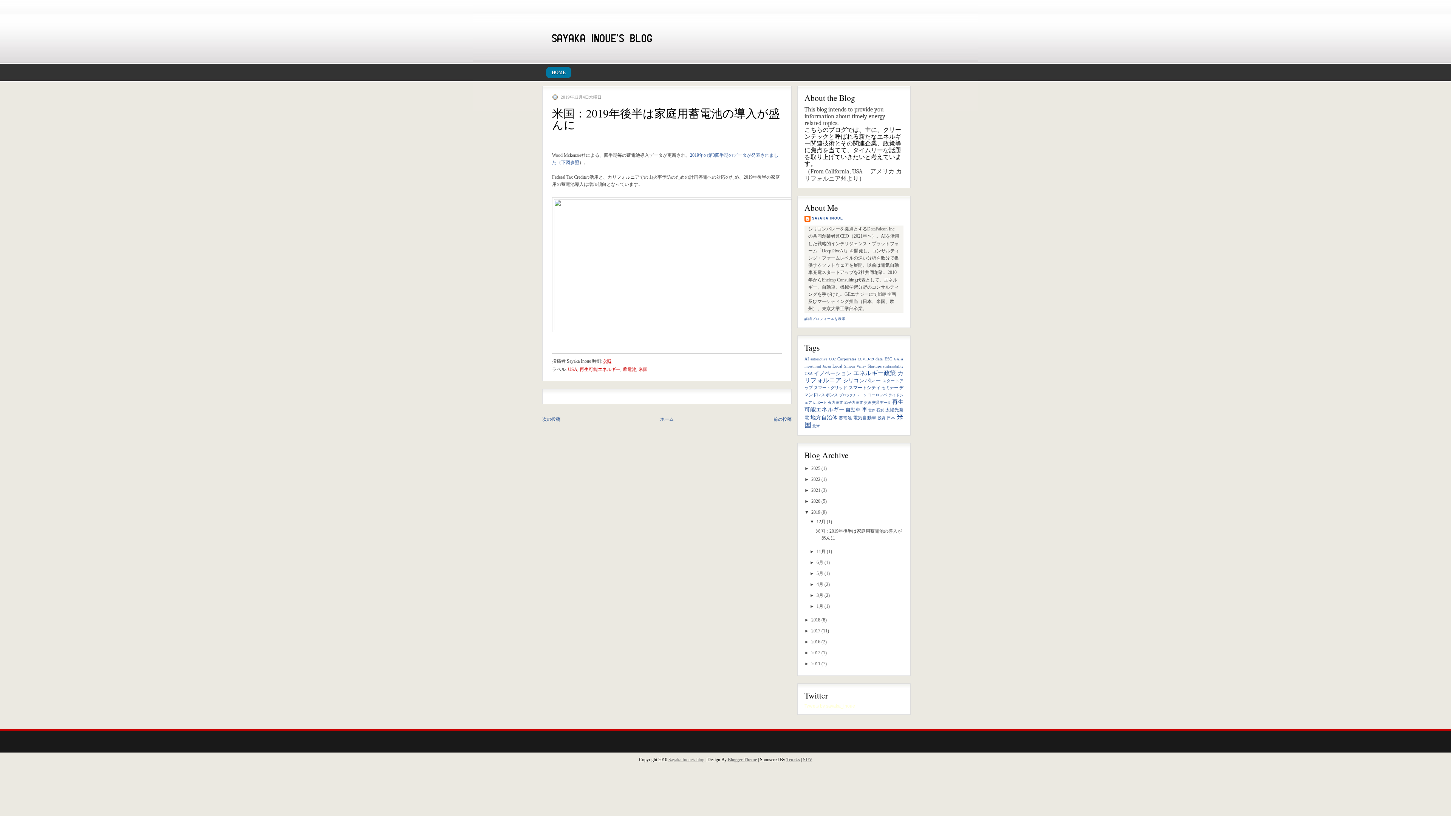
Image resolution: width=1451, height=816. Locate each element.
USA (808, 373)
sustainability (893, 366)
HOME (559, 72)
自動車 (853, 410)
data (879, 359)
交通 (867, 403)
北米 (816, 426)
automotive (819, 359)
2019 (815, 512)
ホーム (667, 419)
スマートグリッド (830, 388)
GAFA (898, 359)
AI (806, 359)
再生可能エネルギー (600, 369)
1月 (820, 606)
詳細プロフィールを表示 (825, 319)
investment (812, 366)
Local (837, 366)
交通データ (881, 402)
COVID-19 (866, 359)
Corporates (846, 359)
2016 (815, 641)
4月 (820, 584)
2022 (815, 479)
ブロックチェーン (853, 395)
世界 (871, 410)
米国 (643, 369)
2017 (815, 631)
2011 (815, 663)
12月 (821, 521)
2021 (815, 490)
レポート (820, 403)
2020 (815, 501)
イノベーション (833, 373)
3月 (820, 595)
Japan (827, 366)
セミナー (890, 388)
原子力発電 (853, 402)
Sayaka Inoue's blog (686, 759)
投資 (882, 418)
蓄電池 (845, 418)
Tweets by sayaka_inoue (829, 706)
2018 (815, 620)
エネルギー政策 (874, 373)
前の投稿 (782, 419)
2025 (815, 468)
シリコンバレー (862, 380)
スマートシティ (864, 387)
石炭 (880, 410)
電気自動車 (865, 417)
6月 (820, 562)
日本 (891, 418)
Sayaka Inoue (827, 218)
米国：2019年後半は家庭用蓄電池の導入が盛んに (666, 118)
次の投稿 (551, 419)
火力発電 (835, 402)
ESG (889, 359)
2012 (815, 652)
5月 (820, 573)
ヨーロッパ (877, 395)
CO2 (832, 359)
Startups (875, 366)
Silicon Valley (855, 366)
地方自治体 (824, 417)
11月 (821, 551)
